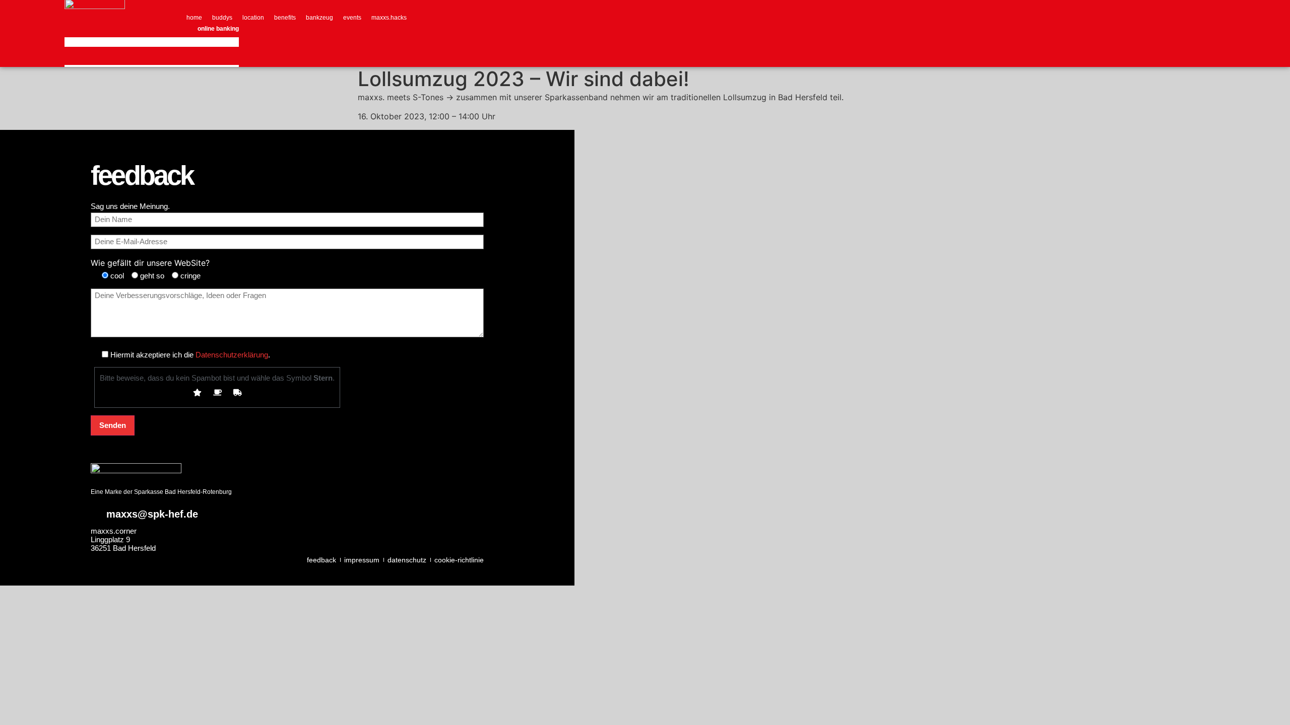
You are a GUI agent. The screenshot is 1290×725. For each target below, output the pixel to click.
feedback (321, 560)
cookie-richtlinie (459, 560)
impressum (361, 560)
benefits (285, 17)
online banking (218, 28)
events (352, 17)
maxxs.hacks (389, 17)
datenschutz (407, 560)
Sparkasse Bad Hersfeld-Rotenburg (183, 491)
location (253, 17)
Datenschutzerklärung (232, 354)
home (194, 17)
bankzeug (319, 17)
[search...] (76, 55)
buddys (222, 17)
